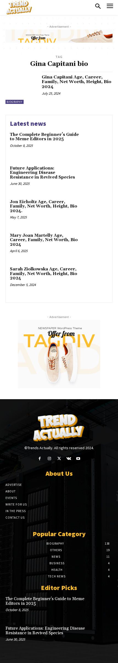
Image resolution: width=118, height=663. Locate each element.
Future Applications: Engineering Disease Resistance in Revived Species (42, 173)
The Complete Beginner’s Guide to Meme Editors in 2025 (44, 137)
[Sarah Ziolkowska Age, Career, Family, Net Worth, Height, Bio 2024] (95, 278)
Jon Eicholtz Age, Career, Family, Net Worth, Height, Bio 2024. (43, 206)
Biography (15, 102)
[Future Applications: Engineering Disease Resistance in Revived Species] (95, 178)
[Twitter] (58, 458)
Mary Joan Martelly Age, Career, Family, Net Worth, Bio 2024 (44, 240)
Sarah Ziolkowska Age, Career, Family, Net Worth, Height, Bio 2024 (43, 274)
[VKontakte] (68, 458)
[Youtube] (78, 458)
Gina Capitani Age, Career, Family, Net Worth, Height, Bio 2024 (76, 81)
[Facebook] (39, 458)
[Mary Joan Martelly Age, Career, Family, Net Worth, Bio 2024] (95, 245)
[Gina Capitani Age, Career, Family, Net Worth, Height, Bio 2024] (21, 88)
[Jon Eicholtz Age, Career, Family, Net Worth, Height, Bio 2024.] (95, 211)
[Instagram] (49, 458)
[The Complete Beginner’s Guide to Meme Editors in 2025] (95, 144)
